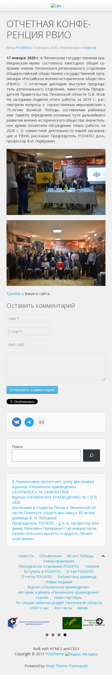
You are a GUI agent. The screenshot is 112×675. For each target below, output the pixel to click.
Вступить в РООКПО (42, 571)
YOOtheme (54, 653)
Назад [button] (13, 622)
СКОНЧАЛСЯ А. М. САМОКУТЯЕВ (40, 491)
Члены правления (58, 561)
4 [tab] (65, 634)
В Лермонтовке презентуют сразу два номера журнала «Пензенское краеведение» (53, 484)
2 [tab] (53, 634)
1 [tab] (47, 634)
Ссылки (42, 597)
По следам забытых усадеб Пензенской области (59, 602)
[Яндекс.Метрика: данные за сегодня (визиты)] (81, 654)
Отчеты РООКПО (36, 576)
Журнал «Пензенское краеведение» (59, 587)
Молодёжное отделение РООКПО (48, 566)
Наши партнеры (68, 597)
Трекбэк (14, 293)
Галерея (92, 566)
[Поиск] (91, 455)
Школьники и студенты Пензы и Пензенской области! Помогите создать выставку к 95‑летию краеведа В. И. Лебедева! (54, 512)
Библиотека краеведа (77, 576)
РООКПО (23, 47)
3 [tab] (59, 634)
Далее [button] (99, 622)
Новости (89, 47)
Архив (82, 607)
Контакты (63, 607)
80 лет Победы (80, 555)
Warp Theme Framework (67, 665)
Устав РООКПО (80, 571)
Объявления (50, 555)
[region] (56, 623)
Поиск (17, 446)
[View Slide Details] (28, 623)
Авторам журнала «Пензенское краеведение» (58, 592)
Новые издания (58, 581)
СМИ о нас (39, 607)
